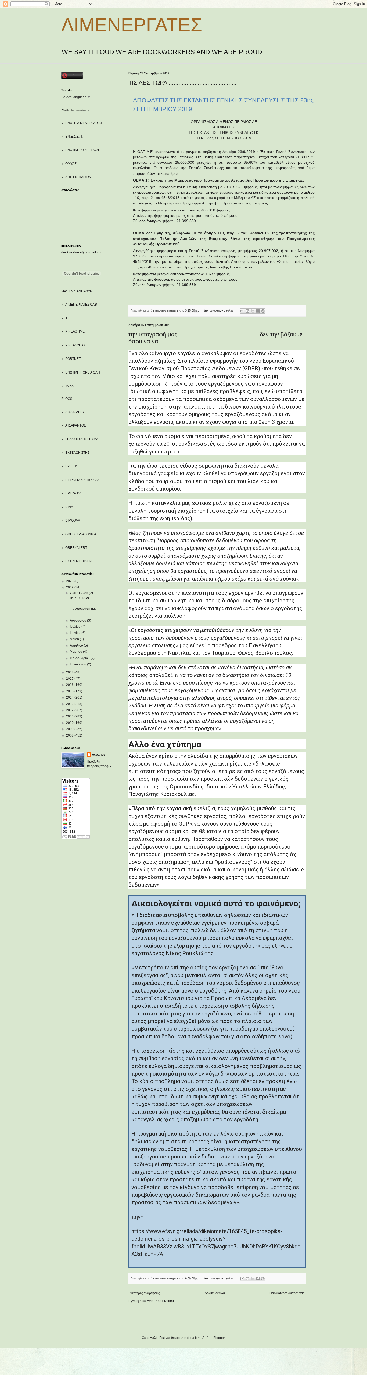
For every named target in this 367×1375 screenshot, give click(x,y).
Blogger (219, 1338)
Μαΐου (75, 639)
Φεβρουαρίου (80, 658)
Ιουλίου (75, 627)
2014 (70, 697)
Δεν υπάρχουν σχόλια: (219, 310)
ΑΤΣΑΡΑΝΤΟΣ (75, 425)
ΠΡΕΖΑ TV (73, 493)
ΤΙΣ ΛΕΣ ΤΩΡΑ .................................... (85, 600)
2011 (70, 716)
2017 (70, 678)
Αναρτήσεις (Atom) (160, 1301)
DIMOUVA (72, 520)
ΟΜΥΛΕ (71, 164)
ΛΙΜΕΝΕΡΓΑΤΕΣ (131, 24)
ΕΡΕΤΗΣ (71, 466)
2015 (70, 691)
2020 (70, 581)
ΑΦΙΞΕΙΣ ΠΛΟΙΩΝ (78, 177)
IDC (68, 318)
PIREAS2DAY (75, 345)
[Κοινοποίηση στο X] (252, 311)
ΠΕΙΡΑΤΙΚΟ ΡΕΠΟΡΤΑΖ (82, 480)
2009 (70, 729)
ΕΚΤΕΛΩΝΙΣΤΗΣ (77, 453)
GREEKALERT (76, 548)
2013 (70, 704)
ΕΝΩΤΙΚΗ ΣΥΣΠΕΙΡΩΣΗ (82, 150)
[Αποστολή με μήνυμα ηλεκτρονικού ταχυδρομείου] (242, 311)
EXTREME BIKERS (79, 561)
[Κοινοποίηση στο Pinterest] (262, 311)
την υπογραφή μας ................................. (84, 610)
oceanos (98, 754)
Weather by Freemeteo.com (76, 110)
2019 (70, 587)
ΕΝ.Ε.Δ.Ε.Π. (74, 136)
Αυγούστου (78, 620)
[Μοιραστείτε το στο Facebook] (257, 311)
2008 (70, 735)
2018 (70, 672)
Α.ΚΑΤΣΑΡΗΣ (75, 412)
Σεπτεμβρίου (79, 593)
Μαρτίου (76, 652)
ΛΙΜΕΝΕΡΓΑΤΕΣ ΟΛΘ (81, 304)
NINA (69, 507)
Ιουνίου (75, 633)
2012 (70, 710)
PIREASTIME (75, 331)
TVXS (69, 386)
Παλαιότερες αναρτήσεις (286, 1293)
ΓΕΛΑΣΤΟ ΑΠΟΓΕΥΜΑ (81, 439)
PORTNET (73, 359)
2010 (70, 723)
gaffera (195, 1338)
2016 (70, 685)
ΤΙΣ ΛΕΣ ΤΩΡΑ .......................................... (182, 82)
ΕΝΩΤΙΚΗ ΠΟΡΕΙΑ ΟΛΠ (82, 372)
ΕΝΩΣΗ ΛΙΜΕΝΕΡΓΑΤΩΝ (83, 123)
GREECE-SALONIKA (80, 534)
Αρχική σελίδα (215, 1293)
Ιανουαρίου (78, 664)
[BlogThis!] (247, 311)
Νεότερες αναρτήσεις (145, 1293)
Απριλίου (77, 645)
